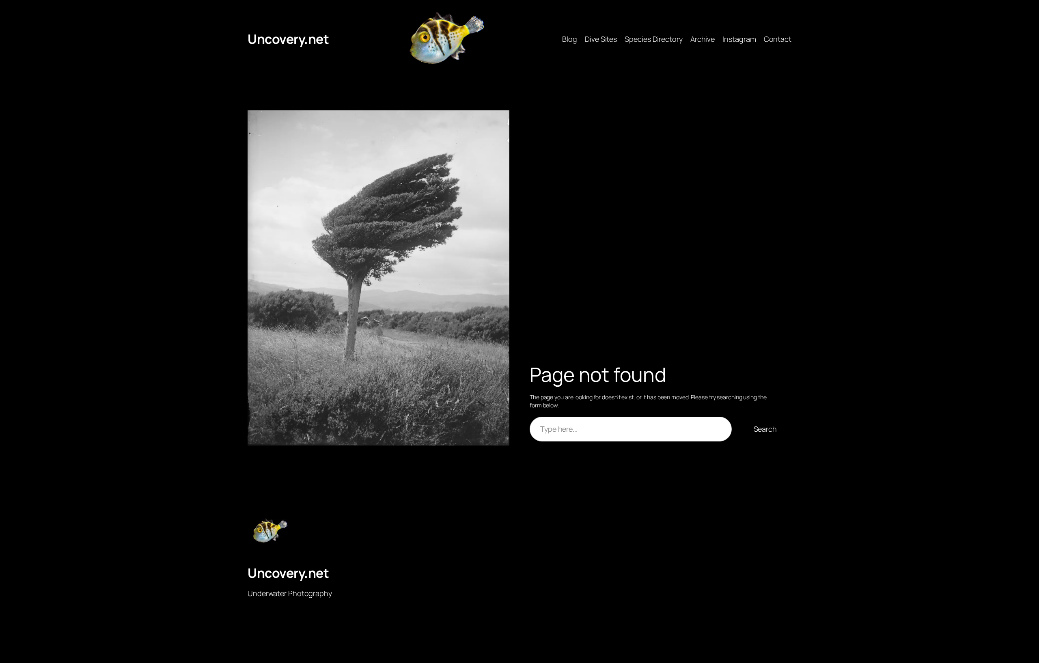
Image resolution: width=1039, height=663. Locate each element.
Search (765, 429)
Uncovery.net (288, 39)
